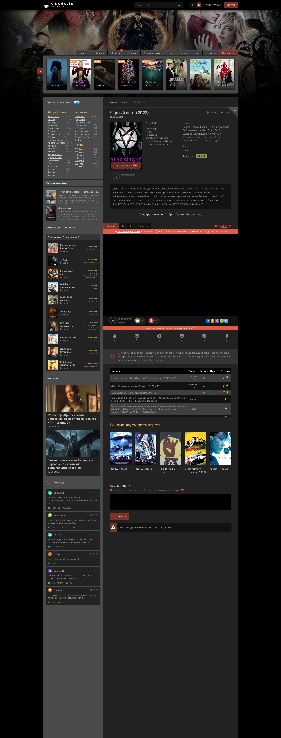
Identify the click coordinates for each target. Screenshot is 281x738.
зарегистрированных (128, 231)
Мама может (59, 546)
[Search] (179, 5)
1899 (54, 563)
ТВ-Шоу (79, 140)
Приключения (55, 157)
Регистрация (213, 5)
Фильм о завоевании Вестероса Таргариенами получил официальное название (70, 464)
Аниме (184, 53)
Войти (231, 5)
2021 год (79, 163)
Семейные (53, 160)
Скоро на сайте (56, 183)
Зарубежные (83, 122)
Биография (53, 116)
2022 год (79, 161)
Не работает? (223, 226)
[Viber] (217, 321)
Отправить (119, 516)
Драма (51, 137)
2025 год (79, 152)
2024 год (79, 155)
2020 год (79, 166)
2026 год (79, 149)
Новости (211, 53)
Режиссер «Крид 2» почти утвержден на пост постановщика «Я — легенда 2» (72, 418)
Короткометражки (57, 142)
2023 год (79, 158)
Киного (113, 102)
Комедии (52, 145)
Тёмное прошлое (61, 507)
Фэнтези (52, 175)
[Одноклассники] (212, 321)
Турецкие (81, 125)
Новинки (116, 53)
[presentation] (40, 77)
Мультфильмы (152, 53)
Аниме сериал (82, 137)
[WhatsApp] (222, 321)
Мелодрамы (54, 148)
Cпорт (51, 163)
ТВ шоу (170, 53)
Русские (80, 119)
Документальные (57, 134)
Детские (52, 131)
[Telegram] (226, 321)
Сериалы (132, 53)
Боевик (51, 119)
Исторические (55, 140)
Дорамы (80, 128)
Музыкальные (55, 154)
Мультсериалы (82, 134)
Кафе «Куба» (58, 602)
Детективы (54, 128)
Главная (84, 53)
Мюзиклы (53, 151)
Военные (53, 125)
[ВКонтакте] (208, 321)
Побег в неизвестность (65, 527)
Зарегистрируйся (155, 327)
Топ (197, 53)
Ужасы (51, 169)
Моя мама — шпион (62, 582)
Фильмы (99, 53)
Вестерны (53, 122)
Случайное (228, 53)
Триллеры (53, 166)
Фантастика (54, 172)
